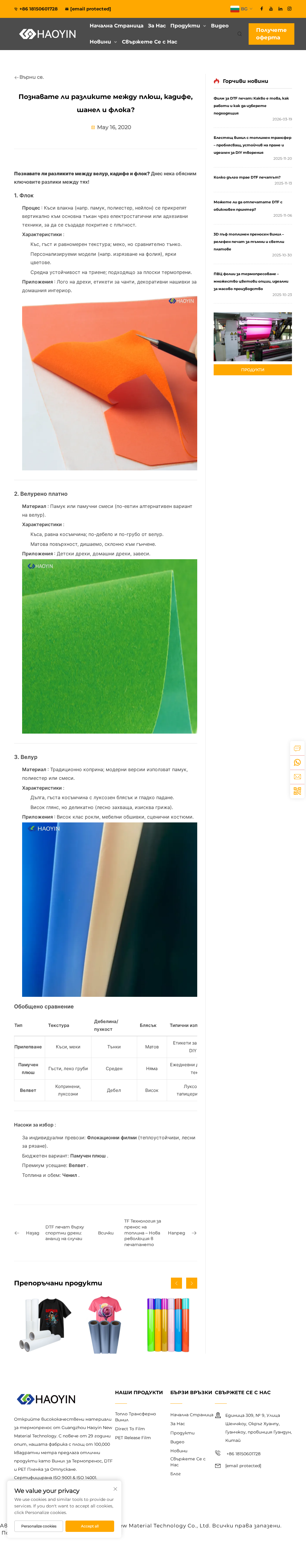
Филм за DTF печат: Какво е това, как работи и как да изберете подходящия (251, 105)
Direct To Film (130, 1428)
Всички (106, 1233)
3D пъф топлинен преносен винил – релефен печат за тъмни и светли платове (249, 241)
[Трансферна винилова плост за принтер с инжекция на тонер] (105, 1324)
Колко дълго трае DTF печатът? (247, 177)
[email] (297, 777)
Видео (220, 26)
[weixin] (297, 791)
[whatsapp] (297, 762)
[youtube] (271, 8)
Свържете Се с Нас (149, 42)
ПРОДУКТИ (252, 369)
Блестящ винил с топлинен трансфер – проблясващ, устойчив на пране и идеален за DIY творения (252, 145)
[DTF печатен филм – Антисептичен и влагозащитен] (42, 1324)
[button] (176, 1283)
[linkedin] (280, 8)
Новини (100, 42)
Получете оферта (271, 34)
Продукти (185, 26)
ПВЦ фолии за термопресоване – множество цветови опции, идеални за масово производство (251, 281)
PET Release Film (133, 1437)
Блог (175, 1473)
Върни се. (31, 77)
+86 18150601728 (39, 9)
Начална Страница (116, 26)
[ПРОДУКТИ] (253, 336)
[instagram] (289, 8)
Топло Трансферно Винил (135, 1416)
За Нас (157, 26)
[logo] (47, 34)
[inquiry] (297, 748)
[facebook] (261, 8)
